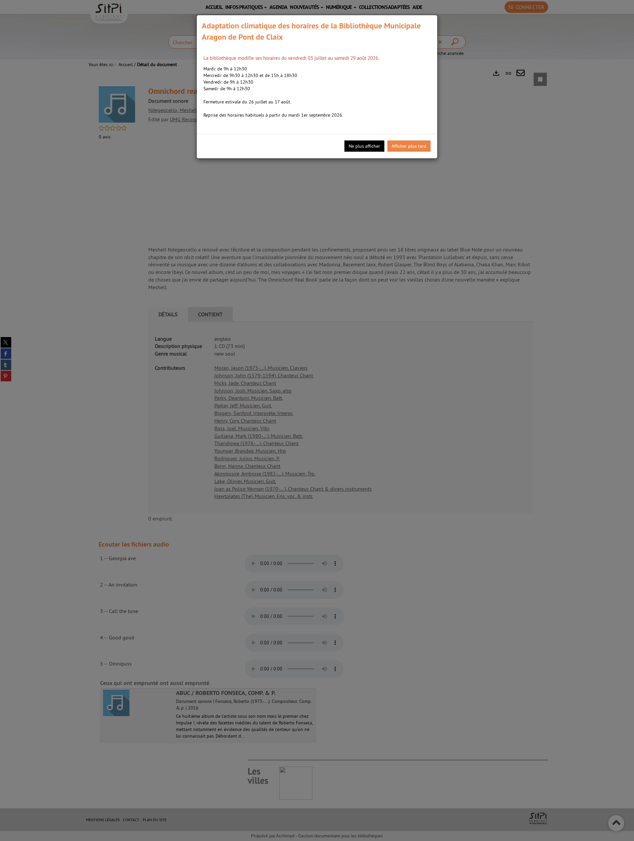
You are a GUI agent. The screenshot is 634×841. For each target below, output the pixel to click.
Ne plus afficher (364, 146)
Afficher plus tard (409, 146)
